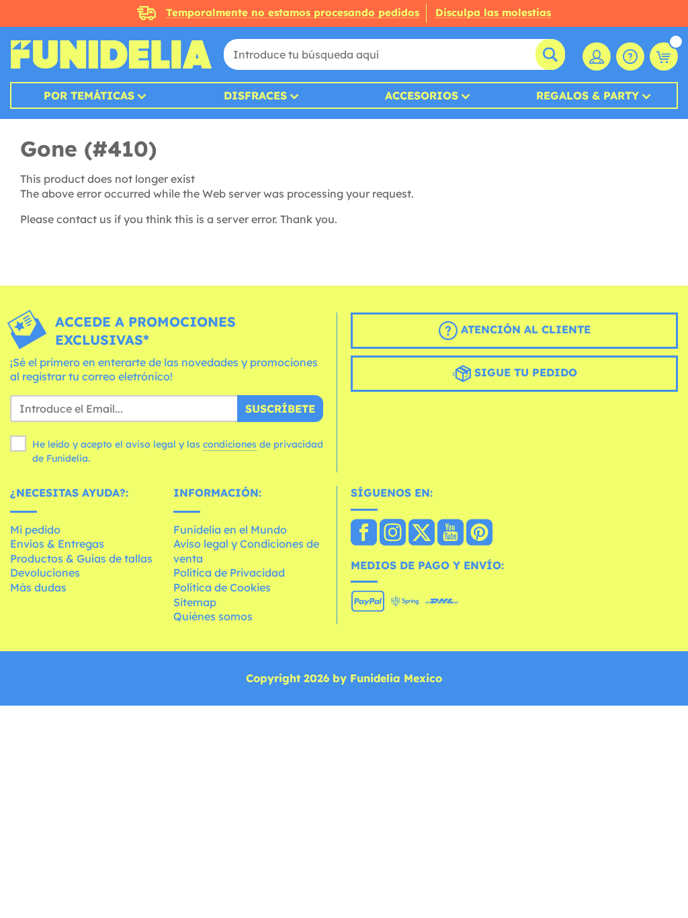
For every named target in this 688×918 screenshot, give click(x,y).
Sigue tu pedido (524, 372)
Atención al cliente (524, 329)
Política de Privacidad (229, 572)
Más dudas (38, 587)
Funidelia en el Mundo (230, 529)
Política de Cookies (222, 587)
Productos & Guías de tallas (81, 558)
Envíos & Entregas (57, 543)
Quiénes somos (213, 616)
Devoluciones (45, 572)
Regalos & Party (587, 95)
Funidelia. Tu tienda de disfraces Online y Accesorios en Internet (111, 54)
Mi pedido (35, 529)
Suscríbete (280, 408)
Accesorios (421, 95)
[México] (364, 533)
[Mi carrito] (664, 56)
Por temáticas (89, 95)
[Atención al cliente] (630, 56)
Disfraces (255, 95)
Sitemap (194, 602)
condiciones (230, 444)
